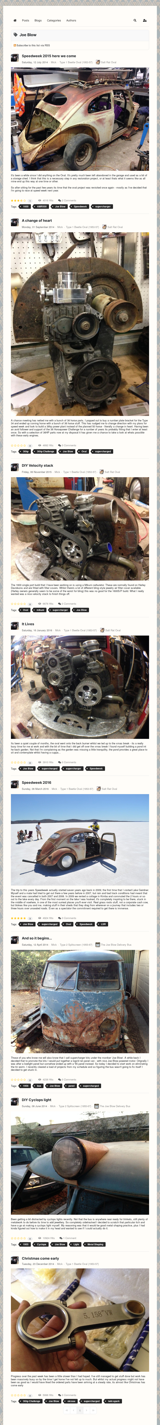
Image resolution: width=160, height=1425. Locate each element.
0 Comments (69, 445)
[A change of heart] (80, 324)
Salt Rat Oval (108, 62)
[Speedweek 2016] (80, 840)
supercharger (103, 206)
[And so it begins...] (80, 1001)
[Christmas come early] (80, 1320)
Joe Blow (60, 206)
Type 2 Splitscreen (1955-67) (76, 944)
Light (76, 1244)
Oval (84, 451)
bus (39, 1085)
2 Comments (69, 200)
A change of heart (37, 220)
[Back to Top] (153, 1418)
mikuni (40, 610)
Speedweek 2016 (36, 782)
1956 (25, 1085)
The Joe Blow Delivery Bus (116, 944)
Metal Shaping (95, 1244)
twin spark (114, 1401)
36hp (25, 451)
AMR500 (42, 206)
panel (71, 1085)
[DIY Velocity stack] (80, 529)
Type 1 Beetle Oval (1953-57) (76, 62)
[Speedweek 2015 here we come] (80, 119)
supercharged (103, 451)
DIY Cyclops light (36, 1100)
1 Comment (69, 1238)
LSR (103, 924)
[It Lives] (80, 687)
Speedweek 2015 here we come (49, 56)
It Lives (28, 624)
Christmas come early (40, 1258)
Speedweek (80, 206)
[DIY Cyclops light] (80, 1163)
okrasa (71, 1401)
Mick (53, 62)
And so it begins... (37, 938)
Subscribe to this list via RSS (33, 45)
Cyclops (41, 1244)
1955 (25, 1244)
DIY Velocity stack (37, 465)
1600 (25, 206)
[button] (135, 20)
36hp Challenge (45, 451)
